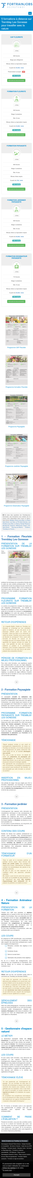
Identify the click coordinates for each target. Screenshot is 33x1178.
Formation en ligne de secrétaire (16, 1158)
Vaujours (12, 525)
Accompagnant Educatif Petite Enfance (11, 1144)
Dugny (25, 525)
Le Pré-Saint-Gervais (21, 522)
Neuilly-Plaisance (25, 524)
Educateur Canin (21, 1148)
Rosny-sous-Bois (19, 520)
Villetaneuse (19, 525)
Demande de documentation (16, 80)
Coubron (27, 527)
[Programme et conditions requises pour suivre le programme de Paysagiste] (16, 409)
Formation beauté (11, 1148)
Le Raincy (17, 524)
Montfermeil (6, 525)
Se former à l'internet (15, 1146)
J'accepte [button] (16, 1175)
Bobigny (12, 520)
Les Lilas (12, 522)
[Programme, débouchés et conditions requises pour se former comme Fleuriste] (18, 565)
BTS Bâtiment (13, 1152)
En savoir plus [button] (7, 1170)
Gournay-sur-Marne (17, 527)
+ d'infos (16, 50)
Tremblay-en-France (8, 529)
